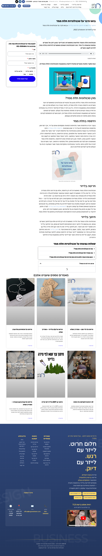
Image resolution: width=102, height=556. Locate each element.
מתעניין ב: (32, 68)
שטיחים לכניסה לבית (46, 459)
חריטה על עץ (34, 447)
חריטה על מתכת (34, 455)
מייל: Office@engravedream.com (67, 1)
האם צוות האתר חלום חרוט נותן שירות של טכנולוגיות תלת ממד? (71, 257)
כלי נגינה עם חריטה (46, 464)
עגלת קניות (22, 449)
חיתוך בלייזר (64, 4)
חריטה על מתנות (46, 443)
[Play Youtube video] (83, 518)
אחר (24, 74)
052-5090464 (45, 512)
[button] (8, 6)
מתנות (31, 74)
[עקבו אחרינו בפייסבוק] (23, 1)
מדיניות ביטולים (22, 462)
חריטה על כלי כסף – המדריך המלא (81, 329)
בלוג (62, 7)
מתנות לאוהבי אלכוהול (47, 448)
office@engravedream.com (32, 511)
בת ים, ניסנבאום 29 (53, 1)
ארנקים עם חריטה (47, 455)
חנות (55, 4)
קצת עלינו (55, 7)
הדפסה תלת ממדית (55, 128)
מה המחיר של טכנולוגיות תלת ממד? (81, 253)
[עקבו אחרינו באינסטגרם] (20, 1)
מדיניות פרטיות (22, 457)
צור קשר (47, 7)
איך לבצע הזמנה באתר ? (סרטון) (22, 444)
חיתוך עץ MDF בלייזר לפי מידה (52, 402)
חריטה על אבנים (34, 450)
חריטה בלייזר (76, 4)
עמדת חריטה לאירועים (73, 7)
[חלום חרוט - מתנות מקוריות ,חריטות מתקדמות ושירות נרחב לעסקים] (93, 6)
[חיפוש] (19, 6)
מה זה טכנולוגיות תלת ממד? (83, 249)
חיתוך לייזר (92, 25)
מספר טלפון (31, 59)
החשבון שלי (22, 451)
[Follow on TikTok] (16, 1)
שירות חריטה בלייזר (34, 443)
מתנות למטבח (47, 451)
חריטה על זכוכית (34, 459)
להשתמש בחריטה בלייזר (57, 206)
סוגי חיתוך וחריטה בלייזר (77, 25)
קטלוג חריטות (46, 4)
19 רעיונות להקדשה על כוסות (83, 402)
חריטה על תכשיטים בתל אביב (22, 329)
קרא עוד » (91, 345)
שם (34, 50)
